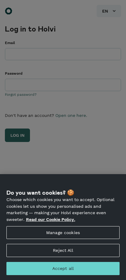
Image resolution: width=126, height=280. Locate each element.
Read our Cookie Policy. (50, 219)
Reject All (63, 250)
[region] (63, 227)
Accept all (63, 268)
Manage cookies (63, 232)
